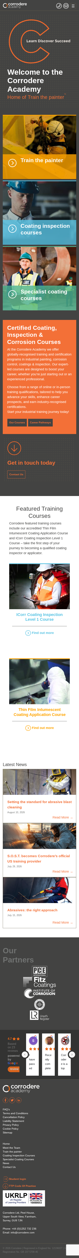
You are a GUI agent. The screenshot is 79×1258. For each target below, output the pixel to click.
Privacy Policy (11, 1124)
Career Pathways (40, 422)
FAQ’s (6, 1109)
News (6, 1163)
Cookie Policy (10, 1128)
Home (6, 1143)
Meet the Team (11, 1147)
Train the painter (12, 1151)
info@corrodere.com (23, 1232)
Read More (61, 817)
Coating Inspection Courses (19, 1155)
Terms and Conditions (15, 1113)
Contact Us (16, 474)
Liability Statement (13, 1121)
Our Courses (17, 422)
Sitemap (7, 1132)
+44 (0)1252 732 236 (24, 1228)
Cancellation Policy (14, 1117)
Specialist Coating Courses (18, 1159)
